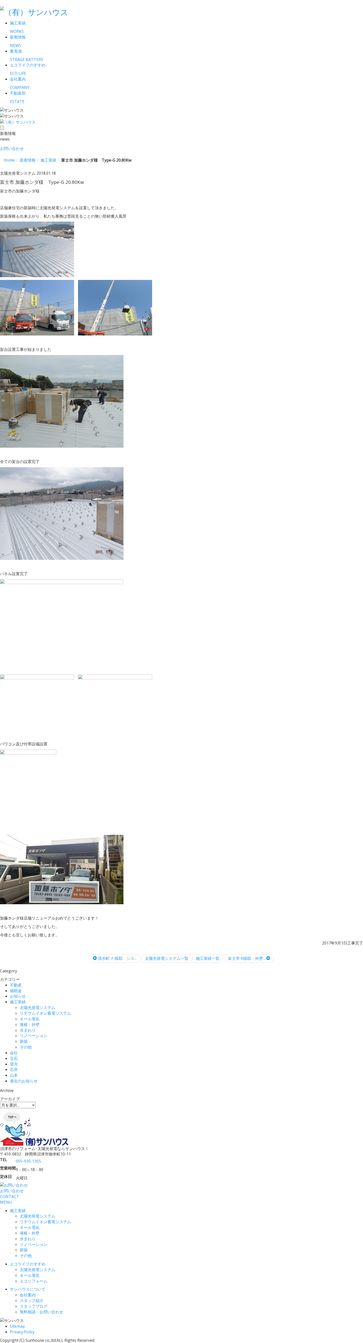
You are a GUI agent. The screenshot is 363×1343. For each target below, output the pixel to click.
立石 (14, 1058)
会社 (14, 1052)
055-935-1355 (28, 1161)
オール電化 (30, 1019)
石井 (14, 1069)
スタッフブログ (33, 1306)
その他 (26, 1047)
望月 (14, 1064)
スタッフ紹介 (31, 1300)
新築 (24, 1041)
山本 (14, 1075)
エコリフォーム (33, 1281)
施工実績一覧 (208, 958)
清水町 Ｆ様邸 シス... (117, 958)
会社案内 (28, 1295)
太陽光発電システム (37, 1007)
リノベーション (33, 1035)
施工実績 (18, 1002)
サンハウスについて (27, 1289)
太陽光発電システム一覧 (166, 958)
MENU (6, 1202)
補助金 (16, 990)
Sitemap (17, 1326)
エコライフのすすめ (27, 1264)
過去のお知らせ (24, 1081)
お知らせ (18, 996)
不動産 (16, 985)
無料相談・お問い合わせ (41, 1312)
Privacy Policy (22, 1332)
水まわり (28, 1030)
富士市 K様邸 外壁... (247, 958)
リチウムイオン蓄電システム (45, 1013)
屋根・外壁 (30, 1024)
